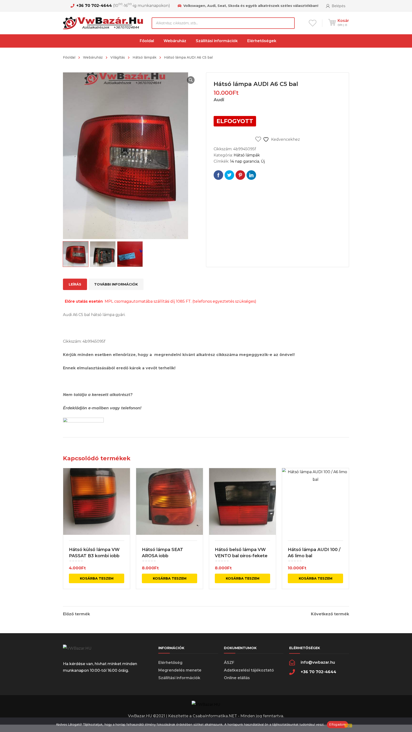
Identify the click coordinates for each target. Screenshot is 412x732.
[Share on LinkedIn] (251, 175)
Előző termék (76, 614)
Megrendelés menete (179, 670)
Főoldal (69, 57)
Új (263, 161)
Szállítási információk (179, 678)
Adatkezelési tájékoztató (249, 670)
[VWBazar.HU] (103, 22)
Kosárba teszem (96, 578)
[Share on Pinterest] (240, 175)
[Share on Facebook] (218, 175)
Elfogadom (337, 724)
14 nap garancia (244, 161)
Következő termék (330, 614)
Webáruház (93, 57)
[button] (191, 80)
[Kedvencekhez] (123, 478)
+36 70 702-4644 (94, 5)
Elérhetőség (170, 662)
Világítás (117, 57)
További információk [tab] (116, 284)
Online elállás (237, 678)
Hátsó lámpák (144, 57)
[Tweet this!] (229, 175)
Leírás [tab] (75, 284)
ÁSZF (229, 662)
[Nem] (348, 725)
